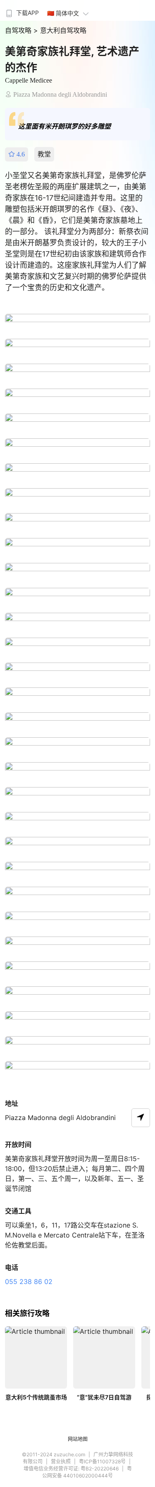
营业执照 (61, 1461)
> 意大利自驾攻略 (59, 30)
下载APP (27, 12)
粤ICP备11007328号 (102, 1461)
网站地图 (78, 1439)
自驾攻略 (19, 30)
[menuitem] (21, 10)
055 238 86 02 (28, 1281)
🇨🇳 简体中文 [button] (63, 13)
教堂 (44, 154)
